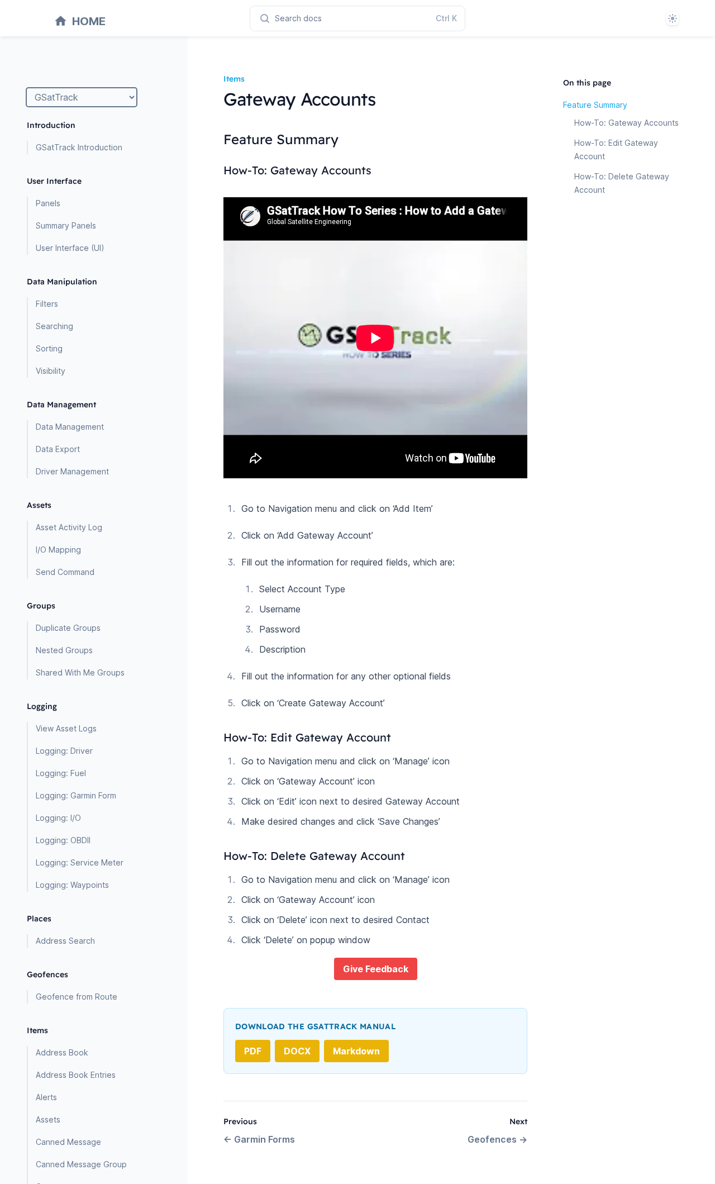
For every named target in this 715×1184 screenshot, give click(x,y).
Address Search (65, 940)
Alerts (46, 1097)
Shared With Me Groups (80, 672)
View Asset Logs (66, 728)
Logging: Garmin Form (76, 795)
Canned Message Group (81, 1164)
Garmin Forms (259, 1139)
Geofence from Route (76, 996)
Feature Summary (595, 105)
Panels (48, 203)
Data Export (58, 449)
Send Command (65, 572)
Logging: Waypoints (72, 885)
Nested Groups (64, 650)
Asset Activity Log (69, 527)
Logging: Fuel (61, 773)
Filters (47, 303)
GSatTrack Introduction (79, 147)
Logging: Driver (64, 750)
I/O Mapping (58, 549)
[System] (672, 18)
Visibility (50, 370)
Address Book (62, 1052)
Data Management (70, 426)
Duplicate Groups (68, 628)
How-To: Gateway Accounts (626, 122)
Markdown (356, 1051)
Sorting (49, 348)
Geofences (497, 1139)
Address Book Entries (76, 1075)
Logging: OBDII (63, 840)
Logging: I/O (58, 817)
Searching (54, 326)
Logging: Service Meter (79, 862)
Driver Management (72, 471)
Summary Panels (66, 225)
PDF (252, 1051)
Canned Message (68, 1142)
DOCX (297, 1051)
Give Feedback (375, 968)
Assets (48, 1119)
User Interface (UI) (70, 248)
